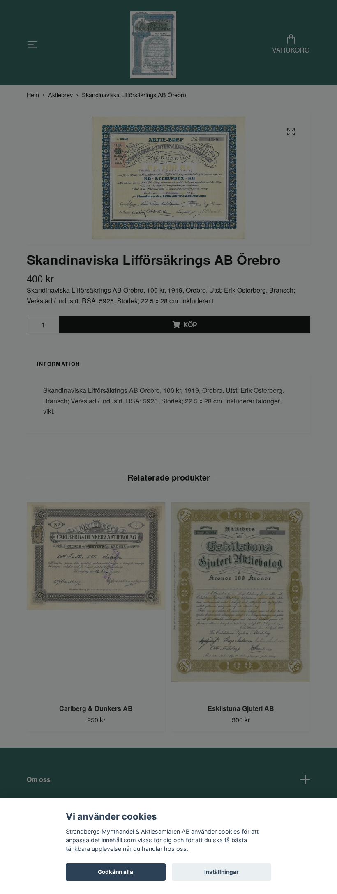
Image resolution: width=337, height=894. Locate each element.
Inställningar (221, 872)
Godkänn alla (115, 872)
